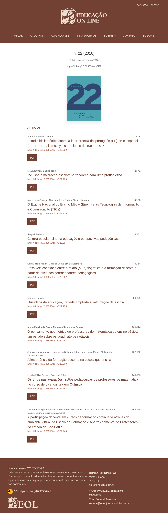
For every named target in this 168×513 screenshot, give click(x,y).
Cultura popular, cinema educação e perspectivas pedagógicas (73, 238)
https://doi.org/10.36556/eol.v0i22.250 (47, 150)
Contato (129, 35)
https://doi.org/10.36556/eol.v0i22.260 (47, 363)
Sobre (109, 35)
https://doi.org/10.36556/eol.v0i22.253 (47, 340)
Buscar (148, 35)
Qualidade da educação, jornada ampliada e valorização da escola (75, 302)
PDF (32, 157)
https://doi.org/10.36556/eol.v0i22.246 (47, 431)
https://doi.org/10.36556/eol (35, 491)
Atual (18, 35)
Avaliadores (60, 35)
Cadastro (142, 5)
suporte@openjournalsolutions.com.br (111, 503)
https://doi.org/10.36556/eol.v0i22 (84, 66)
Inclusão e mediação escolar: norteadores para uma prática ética (74, 175)
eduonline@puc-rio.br (101, 485)
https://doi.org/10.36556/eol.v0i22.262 (47, 277)
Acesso (155, 5)
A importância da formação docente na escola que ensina (69, 359)
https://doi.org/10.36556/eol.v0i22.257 (47, 242)
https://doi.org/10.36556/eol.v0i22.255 (47, 306)
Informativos (86, 35)
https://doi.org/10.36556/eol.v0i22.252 (47, 388)
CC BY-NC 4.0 (35, 468)
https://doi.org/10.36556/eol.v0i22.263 (47, 179)
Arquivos (37, 35)
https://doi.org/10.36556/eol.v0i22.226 (47, 213)
